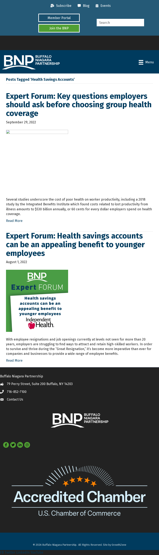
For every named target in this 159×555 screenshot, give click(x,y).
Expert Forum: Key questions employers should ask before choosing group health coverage (79, 104)
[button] (59, 18)
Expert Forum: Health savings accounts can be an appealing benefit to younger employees (75, 244)
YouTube (36, 552)
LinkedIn (23, 552)
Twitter (10, 552)
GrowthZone (119, 544)
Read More (14, 221)
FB (2, 552)
